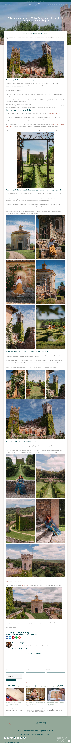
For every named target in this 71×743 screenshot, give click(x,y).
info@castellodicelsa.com (53, 113)
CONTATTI (61, 4)
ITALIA (43, 33)
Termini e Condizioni (8, 724)
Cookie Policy (7, 723)
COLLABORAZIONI (52, 4)
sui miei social (18, 623)
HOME (5, 4)
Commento (8, 654)
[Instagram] (15, 648)
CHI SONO (11, 4)
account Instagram (26, 585)
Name (7, 669)
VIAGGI (46, 33)
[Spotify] (24, 648)
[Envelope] (26, 648)
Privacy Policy (7, 721)
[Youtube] (19, 648)
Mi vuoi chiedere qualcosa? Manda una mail (35, 1)
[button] (7, 637)
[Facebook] (13, 648)
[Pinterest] (21, 648)
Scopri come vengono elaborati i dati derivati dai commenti (37, 682)
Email (27, 669)
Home (23, 23)
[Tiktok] (17, 648)
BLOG (17, 4)
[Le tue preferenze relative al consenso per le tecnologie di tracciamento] (69, 741)
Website (48, 669)
